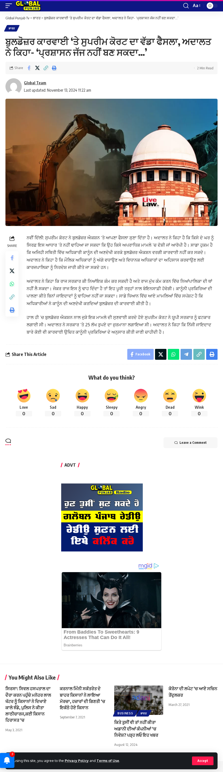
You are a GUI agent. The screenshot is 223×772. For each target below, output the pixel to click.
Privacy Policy (77, 760)
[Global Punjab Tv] (28, 5)
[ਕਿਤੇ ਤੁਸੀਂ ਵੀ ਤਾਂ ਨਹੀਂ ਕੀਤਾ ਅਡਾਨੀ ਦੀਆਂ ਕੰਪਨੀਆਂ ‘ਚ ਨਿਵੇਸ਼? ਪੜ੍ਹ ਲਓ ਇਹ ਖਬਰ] (138, 700)
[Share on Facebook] (29, 68)
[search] (186, 5)
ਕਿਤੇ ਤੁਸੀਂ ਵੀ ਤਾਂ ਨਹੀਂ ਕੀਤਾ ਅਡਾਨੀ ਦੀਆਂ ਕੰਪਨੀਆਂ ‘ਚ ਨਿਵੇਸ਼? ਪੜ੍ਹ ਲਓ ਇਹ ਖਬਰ (136, 728)
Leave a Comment (193, 443)
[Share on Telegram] (186, 354)
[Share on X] (37, 68)
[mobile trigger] (10, 5)
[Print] (54, 68)
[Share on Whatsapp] (11, 283)
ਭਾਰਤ (12, 28)
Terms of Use (108, 760)
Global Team (35, 82)
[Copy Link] (45, 68)
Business (125, 713)
